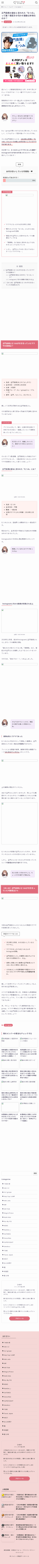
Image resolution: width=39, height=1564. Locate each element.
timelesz (7, 1246)
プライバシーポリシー (29, 1550)
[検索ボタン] (36, 2)
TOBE (6, 1250)
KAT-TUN (7, 1209)
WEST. (6, 1259)
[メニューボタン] (2, 2)
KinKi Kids (7, 1217)
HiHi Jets (7, 1201)
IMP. (5, 1205)
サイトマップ (19, 1552)
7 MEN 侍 (7, 1184)
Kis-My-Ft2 (8, 1221)
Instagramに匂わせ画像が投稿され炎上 (21, 279)
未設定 (6, 1271)
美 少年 (6, 1276)
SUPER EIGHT (8, 1242)
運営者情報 (7, 1550)
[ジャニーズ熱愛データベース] (19, 2)
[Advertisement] (19, 313)
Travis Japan (8, 1255)
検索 (35, 1173)
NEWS (6, 1226)
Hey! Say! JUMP (9, 1196)
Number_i (7, 1230)
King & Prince (8, 1213)
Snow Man (7, 1238)
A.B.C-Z (6, 1188)
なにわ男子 (7, 1263)
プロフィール (19, 1318)
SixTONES (7, 1234)
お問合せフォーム (16, 1550)
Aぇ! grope (8, 22)
